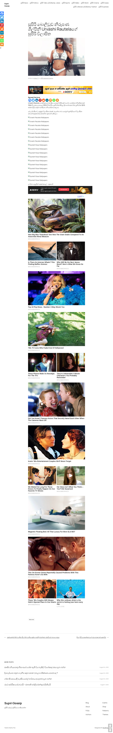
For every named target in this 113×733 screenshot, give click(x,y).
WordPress (106, 728)
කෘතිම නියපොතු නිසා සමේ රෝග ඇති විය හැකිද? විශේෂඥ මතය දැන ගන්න (35, 667)
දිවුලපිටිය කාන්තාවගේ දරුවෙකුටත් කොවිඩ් (91, 637)
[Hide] (0, 48)
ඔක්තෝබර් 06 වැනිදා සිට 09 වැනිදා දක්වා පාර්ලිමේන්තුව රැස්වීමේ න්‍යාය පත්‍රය (33, 637)
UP (110, 726)
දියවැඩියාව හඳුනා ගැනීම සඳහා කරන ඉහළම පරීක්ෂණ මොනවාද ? (31, 673)
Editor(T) (36, 78)
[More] (57, 100)
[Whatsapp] (53, 100)
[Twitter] (33, 100)
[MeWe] (47, 100)
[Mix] (50, 100)
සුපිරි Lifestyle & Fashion (46, 78)
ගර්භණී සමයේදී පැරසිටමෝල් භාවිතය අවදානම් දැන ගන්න (28, 679)
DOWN (110, 730)
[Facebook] (29, 100)
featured (31, 619)
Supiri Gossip (6, 5)
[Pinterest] (40, 100)
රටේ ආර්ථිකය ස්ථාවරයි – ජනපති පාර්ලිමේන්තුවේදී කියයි (27, 685)
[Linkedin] (36, 100)
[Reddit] (43, 100)
